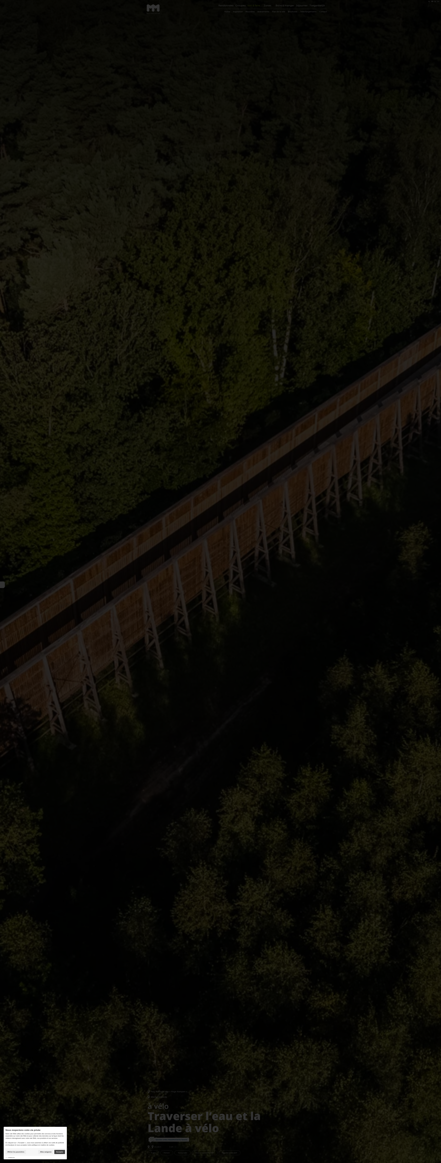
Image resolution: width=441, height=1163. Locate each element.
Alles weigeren (46, 1152)
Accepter (59, 1152)
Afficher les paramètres (15, 1152)
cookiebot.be (11, 1157)
